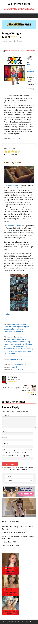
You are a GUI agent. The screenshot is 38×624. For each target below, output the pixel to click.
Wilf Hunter (18, 41)
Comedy (13, 359)
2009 (28, 64)
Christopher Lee (26, 344)
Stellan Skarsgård (24, 351)
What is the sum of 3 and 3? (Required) (15, 456)
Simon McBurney (22, 346)
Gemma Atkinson (10, 353)
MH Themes (31, 622)
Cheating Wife (17, 327)
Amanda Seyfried (10, 351)
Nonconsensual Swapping (13, 331)
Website (5, 444)
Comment (5, 415)
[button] (35, 15)
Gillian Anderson (14, 186)
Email (4, 437)
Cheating (15, 324)
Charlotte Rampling (25, 349)
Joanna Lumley (9, 346)
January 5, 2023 (7, 41)
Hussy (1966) (12, 542)
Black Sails (15, 545)
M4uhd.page (8, 314)
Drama (19, 359)
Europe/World (17, 329)
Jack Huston (14, 344)
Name (4, 431)
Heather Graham (14, 226)
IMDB (14, 138)
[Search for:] (19, 476)
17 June (16, 369)
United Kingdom (20, 365)
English (14, 367)
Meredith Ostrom (10, 349)
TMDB (20, 138)
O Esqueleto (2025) (20, 532)
